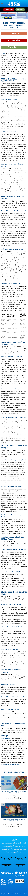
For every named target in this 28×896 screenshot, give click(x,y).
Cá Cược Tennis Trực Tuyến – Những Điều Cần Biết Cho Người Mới (14, 792)
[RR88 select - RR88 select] (14, 3)
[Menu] (2, 3)
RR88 (3, 842)
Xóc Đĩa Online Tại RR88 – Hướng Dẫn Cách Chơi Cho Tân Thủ (14, 820)
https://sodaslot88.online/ (10, 764)
